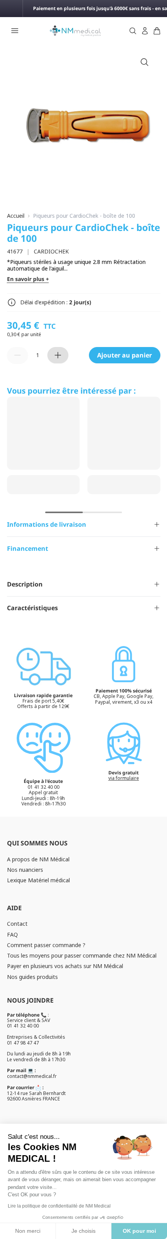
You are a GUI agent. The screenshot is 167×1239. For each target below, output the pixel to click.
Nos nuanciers (25, 869)
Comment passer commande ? (46, 945)
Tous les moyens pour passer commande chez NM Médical (82, 955)
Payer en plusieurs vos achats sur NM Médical (65, 966)
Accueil (15, 216)
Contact (17, 923)
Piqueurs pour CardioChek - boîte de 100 (84, 216)
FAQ (12, 934)
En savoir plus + (28, 279)
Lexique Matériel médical (38, 880)
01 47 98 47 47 (23, 1042)
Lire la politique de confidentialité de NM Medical (59, 1206)
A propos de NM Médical (38, 859)
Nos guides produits (32, 976)
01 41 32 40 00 (23, 1025)
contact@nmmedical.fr (32, 1076)
